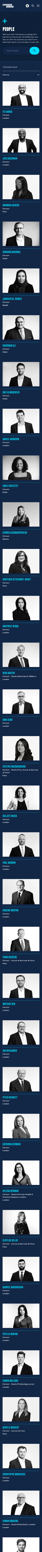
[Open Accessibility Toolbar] (27, 5)
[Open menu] (38, 6)
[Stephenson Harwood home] (8, 6)
